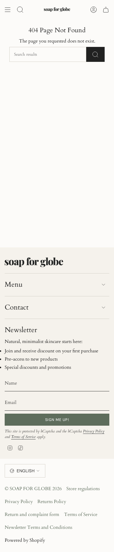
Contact (17, 307)
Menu (14, 284)
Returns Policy (51, 501)
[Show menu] (7, 9)
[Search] (95, 54)
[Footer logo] (34, 262)
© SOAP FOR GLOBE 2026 (33, 488)
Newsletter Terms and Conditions (38, 527)
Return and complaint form (32, 514)
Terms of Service (23, 436)
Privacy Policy (93, 431)
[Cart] (106, 9)
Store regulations (83, 488)
